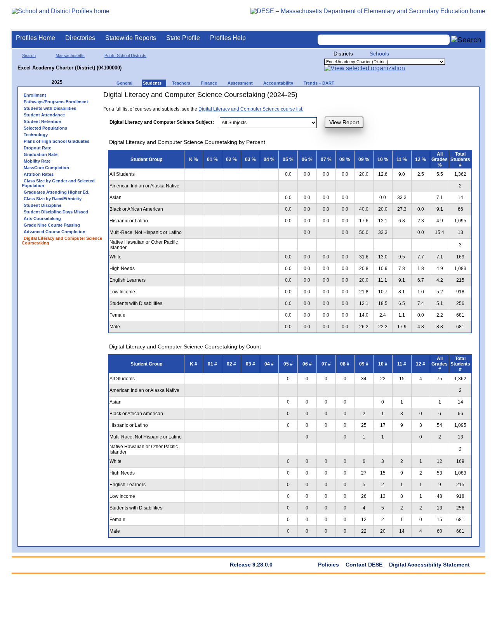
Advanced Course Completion (54, 231)
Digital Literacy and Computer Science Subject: (161, 122)
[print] (386, 97)
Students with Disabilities (50, 108)
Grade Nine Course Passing (52, 225)
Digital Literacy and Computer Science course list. (250, 109)
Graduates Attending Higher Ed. (56, 192)
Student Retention (42, 121)
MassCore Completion (46, 167)
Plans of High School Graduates (56, 141)
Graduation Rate (40, 154)
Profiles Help (228, 38)
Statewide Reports (130, 38)
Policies (328, 564)
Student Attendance (44, 115)
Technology (36, 134)
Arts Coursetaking (42, 218)
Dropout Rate (37, 148)
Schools (379, 53)
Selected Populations (45, 128)
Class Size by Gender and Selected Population (58, 183)
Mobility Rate (37, 161)
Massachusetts (70, 55)
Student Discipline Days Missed (56, 212)
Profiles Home (35, 38)
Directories (80, 38)
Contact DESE (364, 564)
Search (29, 55)
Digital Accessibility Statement (429, 564)
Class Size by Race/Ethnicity (53, 198)
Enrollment (35, 95)
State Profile (183, 38)
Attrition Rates (39, 174)
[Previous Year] (46, 82)
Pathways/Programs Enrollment (56, 101)
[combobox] (384, 40)
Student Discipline (42, 205)
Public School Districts (125, 55)
